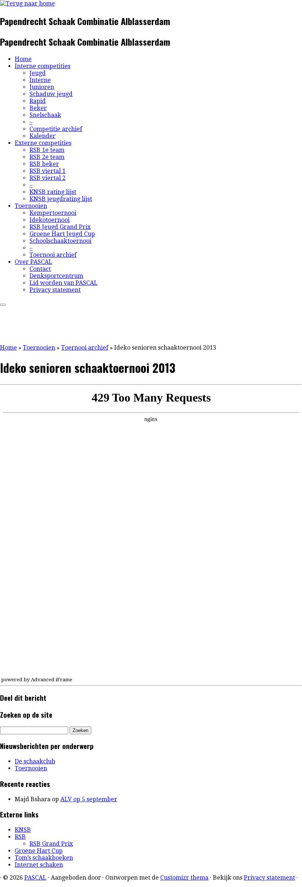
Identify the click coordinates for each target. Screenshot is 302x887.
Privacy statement (55, 289)
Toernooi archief (53, 254)
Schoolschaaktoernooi (60, 240)
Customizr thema (184, 877)
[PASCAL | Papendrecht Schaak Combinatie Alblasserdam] (27, 3)
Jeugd (37, 73)
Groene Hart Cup (39, 850)
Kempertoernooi (52, 212)
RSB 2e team (46, 156)
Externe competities (43, 142)
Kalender (42, 135)
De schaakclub (35, 761)
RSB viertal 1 (47, 170)
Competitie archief (55, 129)
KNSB (23, 829)
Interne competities (42, 66)
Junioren (41, 87)
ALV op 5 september (88, 799)
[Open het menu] (3, 305)
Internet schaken (39, 864)
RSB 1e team (46, 149)
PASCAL (35, 877)
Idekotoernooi (49, 219)
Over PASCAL (33, 261)
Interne (40, 80)
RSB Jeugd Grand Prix (60, 226)
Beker (38, 108)
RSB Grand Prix (51, 843)
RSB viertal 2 (47, 177)
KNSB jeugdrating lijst (60, 198)
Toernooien (31, 205)
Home (23, 59)
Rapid (37, 101)
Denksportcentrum (56, 275)
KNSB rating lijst (52, 191)
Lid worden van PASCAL (63, 282)
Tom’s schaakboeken (44, 857)
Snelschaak (45, 115)
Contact (40, 268)
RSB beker (44, 163)
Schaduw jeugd (51, 94)
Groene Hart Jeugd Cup (62, 233)
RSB (20, 836)
